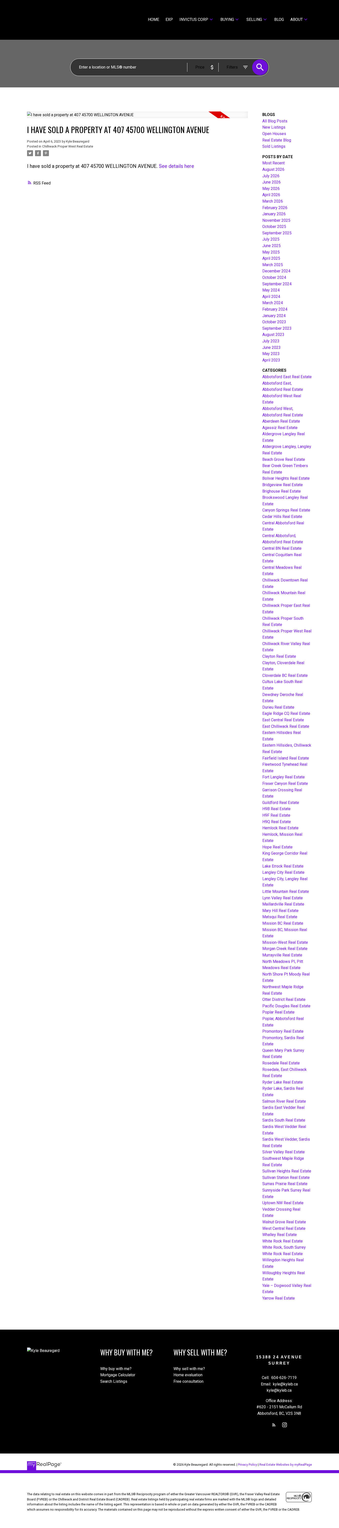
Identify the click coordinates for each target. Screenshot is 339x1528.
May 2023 (271, 353)
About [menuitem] (296, 19)
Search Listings (113, 1381)
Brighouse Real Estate (281, 491)
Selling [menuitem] (254, 19)
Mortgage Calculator (117, 1375)
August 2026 (273, 169)
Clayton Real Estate (279, 656)
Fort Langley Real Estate (283, 777)
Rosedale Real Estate (281, 1063)
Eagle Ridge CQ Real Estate (286, 713)
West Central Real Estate (283, 1228)
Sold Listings (273, 146)
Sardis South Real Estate (283, 1120)
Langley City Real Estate (283, 872)
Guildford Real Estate (280, 802)
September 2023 (277, 328)
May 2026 (271, 188)
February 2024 (274, 309)
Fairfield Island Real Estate (285, 758)
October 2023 (274, 322)
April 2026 (271, 194)
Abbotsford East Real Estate (287, 376)
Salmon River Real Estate (284, 1101)
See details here (176, 166)
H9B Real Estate (276, 808)
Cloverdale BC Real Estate (285, 675)
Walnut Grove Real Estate (284, 1222)
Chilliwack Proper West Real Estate (67, 146)
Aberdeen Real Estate (281, 421)
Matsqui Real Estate (279, 916)
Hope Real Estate (277, 847)
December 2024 (276, 271)
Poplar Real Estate (278, 1012)
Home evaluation (188, 1375)
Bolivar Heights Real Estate (286, 478)
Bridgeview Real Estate (282, 484)
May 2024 (271, 290)
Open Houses (274, 133)
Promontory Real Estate (283, 1031)
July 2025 (270, 239)
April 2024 (271, 296)
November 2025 (276, 220)
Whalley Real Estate (279, 1234)
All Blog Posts (274, 121)
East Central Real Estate (283, 720)
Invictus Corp (193, 19)
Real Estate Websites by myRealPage (285, 1464)
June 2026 (271, 182)
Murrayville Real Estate (282, 955)
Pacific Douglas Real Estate (286, 1006)
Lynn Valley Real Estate (282, 898)
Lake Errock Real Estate (283, 866)
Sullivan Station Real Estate (286, 1177)
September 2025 (277, 233)
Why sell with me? (189, 1368)
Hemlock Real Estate (280, 828)
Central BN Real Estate (282, 548)
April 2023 (271, 360)
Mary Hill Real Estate (280, 910)
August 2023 (273, 334)
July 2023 (270, 341)
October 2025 (274, 226)
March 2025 (272, 264)
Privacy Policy (247, 1464)
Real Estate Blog (276, 140)
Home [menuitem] (153, 19)
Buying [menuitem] (227, 19)
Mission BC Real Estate (282, 923)
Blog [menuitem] (279, 19)
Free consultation (188, 1381)
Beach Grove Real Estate (283, 459)
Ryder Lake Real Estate (282, 1082)
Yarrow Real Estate (278, 1298)
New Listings (273, 127)
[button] (273, 1424)
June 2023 (271, 347)
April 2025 (271, 258)
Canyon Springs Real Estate (286, 510)
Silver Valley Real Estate (283, 1152)
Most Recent (273, 163)
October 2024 (274, 277)
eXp (169, 19)
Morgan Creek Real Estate (284, 948)
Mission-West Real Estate (285, 942)
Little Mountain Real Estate (285, 891)
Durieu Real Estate (278, 707)
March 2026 (272, 201)
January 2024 (274, 315)
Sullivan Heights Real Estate (286, 1171)
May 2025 (271, 252)
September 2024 (277, 284)
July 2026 (270, 176)
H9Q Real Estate (276, 821)
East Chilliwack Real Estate (285, 726)
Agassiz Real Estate (280, 427)
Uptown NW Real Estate (283, 1203)
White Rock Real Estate (282, 1241)
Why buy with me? (116, 1368)
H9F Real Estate (276, 815)
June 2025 (271, 245)
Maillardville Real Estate (283, 904)
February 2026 (274, 207)
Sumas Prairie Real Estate (284, 1183)
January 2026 (274, 214)
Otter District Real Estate (283, 999)
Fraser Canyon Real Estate (285, 783)
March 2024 (272, 302)
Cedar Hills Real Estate (282, 516)
